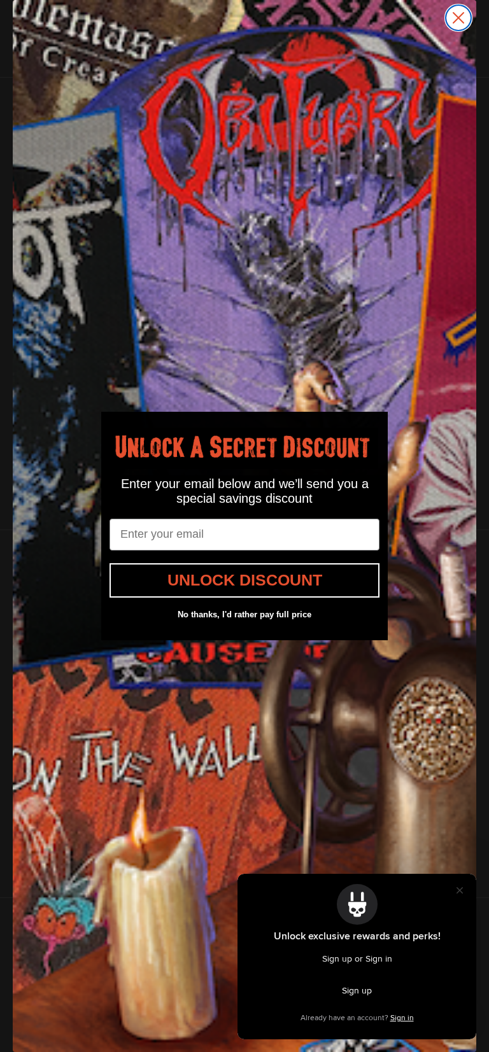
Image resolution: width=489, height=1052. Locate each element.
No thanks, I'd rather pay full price (244, 614)
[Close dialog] (458, 18)
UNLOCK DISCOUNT (244, 580)
